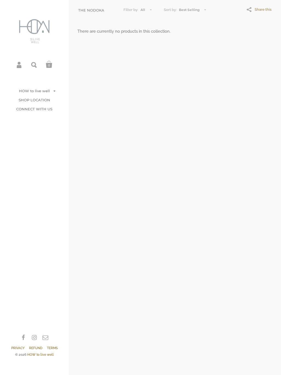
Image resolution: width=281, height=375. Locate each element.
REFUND (36, 348)
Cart (49, 64)
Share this (263, 9)
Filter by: (130, 10)
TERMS (52, 348)
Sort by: (170, 10)
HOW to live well (34, 91)
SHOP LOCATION (34, 100)
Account (19, 64)
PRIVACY (18, 348)
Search (34, 64)
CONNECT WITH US (34, 109)
